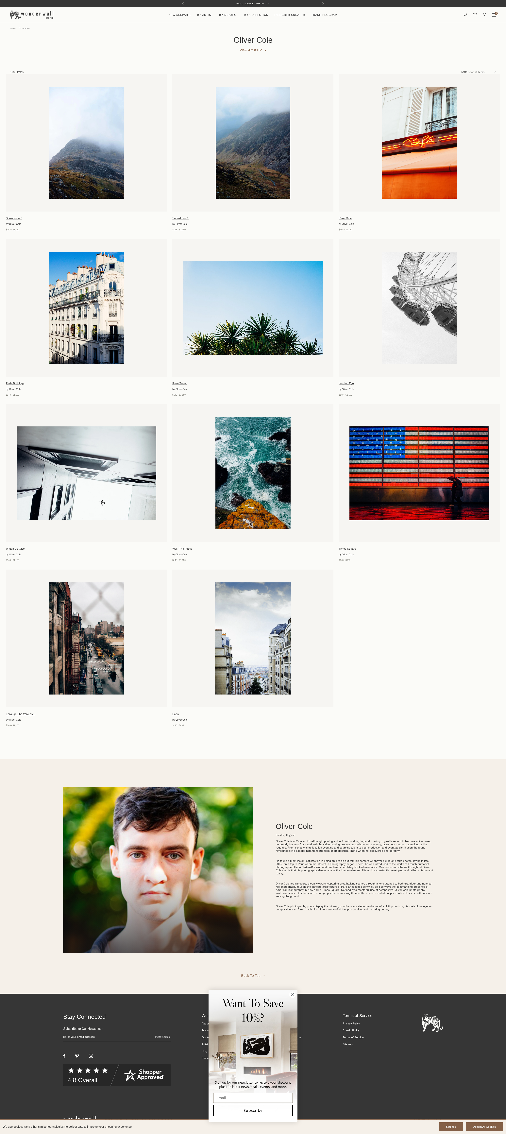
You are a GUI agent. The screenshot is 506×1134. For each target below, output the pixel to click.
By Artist (205, 14)
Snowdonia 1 (180, 218)
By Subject (228, 14)
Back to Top (251, 976)
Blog (204, 1051)
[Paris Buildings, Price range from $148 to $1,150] (86, 308)
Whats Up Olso (15, 548)
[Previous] (183, 3)
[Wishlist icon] (475, 15)
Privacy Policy (351, 1023)
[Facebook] (64, 1056)
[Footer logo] (432, 1023)
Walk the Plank (182, 548)
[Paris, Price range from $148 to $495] (253, 638)
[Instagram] (91, 1056)
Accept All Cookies (484, 1126)
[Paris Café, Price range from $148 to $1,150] (419, 143)
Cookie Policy (351, 1030)
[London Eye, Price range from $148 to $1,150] (419, 308)
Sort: (464, 71)
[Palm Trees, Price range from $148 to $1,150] (253, 308)
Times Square (347, 548)
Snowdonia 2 (14, 218)
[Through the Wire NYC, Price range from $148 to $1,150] (86, 638)
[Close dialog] (292, 994)
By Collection (256, 14)
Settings (451, 1126)
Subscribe (253, 1110)
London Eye (346, 383)
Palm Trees (179, 383)
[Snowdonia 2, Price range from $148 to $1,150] (86, 143)
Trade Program (324, 14)
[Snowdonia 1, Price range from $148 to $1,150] (253, 143)
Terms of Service (353, 1037)
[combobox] (481, 72)
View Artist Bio (251, 50)
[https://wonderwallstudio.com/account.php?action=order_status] (484, 15)
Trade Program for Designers (253, 3)
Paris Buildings (15, 383)
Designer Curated (290, 14)
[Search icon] (465, 15)
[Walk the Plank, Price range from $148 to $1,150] (253, 473)
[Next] (323, 3)
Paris (175, 713)
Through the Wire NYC (20, 713)
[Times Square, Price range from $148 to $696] (419, 473)
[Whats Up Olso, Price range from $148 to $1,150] (86, 473)
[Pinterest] (77, 1056)
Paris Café (345, 218)
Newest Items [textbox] (475, 72)
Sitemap (348, 1044)
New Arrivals (180, 14)
